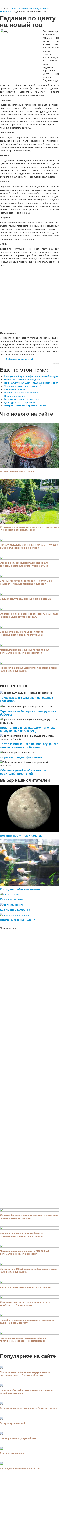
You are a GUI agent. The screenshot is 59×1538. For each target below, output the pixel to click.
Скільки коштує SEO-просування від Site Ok (25, 598)
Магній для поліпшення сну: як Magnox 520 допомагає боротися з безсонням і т (24, 651)
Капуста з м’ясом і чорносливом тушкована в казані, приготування (26, 1391)
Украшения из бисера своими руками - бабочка (28, 712)
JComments (55, 363)
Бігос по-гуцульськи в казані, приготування (25, 1286)
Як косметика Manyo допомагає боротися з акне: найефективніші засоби (28, 669)
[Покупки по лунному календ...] (29, 808)
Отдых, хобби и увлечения (35, 8)
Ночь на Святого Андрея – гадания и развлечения (31, 382)
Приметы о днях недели (17, 919)
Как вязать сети (11, 899)
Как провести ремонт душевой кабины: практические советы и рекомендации (23, 1339)
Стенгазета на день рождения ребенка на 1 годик (28, 1408)
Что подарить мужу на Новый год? (22, 386)
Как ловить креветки (15, 909)
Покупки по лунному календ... (21, 835)
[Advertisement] (29, 298)
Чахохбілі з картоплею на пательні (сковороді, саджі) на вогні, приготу (27, 1321)
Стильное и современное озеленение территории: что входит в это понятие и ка (29, 528)
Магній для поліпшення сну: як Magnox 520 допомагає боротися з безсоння (24, 1252)
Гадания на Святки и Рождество (21, 392)
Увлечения (5, 11)
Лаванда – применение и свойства (20, 1468)
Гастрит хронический (12, 1423)
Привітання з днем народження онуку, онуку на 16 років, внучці (28, 729)
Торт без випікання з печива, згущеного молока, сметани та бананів (29, 745)
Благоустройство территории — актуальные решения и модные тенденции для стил (26, 582)
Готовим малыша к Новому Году (21, 399)
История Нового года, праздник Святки (25, 405)
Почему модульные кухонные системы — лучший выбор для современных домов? (29, 546)
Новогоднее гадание (15, 395)
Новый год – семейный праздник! (22, 379)
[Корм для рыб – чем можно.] (29, 862)
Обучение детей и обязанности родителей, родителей (23, 772)
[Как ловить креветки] (12, 904)
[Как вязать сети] (9, 894)
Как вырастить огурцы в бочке (18, 1438)
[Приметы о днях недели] (14, 914)
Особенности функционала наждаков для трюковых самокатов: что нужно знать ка (24, 564)
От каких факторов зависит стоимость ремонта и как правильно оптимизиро (29, 1216)
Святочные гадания (14, 389)
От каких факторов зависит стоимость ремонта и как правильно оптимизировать (29, 615)
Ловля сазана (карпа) (12, 1453)
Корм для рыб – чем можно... (21, 889)
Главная (15, 8)
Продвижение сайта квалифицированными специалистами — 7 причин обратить (25, 1373)
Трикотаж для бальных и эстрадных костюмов (26, 699)
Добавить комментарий (19, 359)
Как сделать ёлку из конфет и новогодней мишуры (31, 376)
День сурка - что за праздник (19, 402)
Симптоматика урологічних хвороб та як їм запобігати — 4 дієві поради (25, 1303)
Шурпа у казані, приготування (17, 470)
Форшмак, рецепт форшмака (21, 757)
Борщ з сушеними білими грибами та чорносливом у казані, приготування (21, 633)
